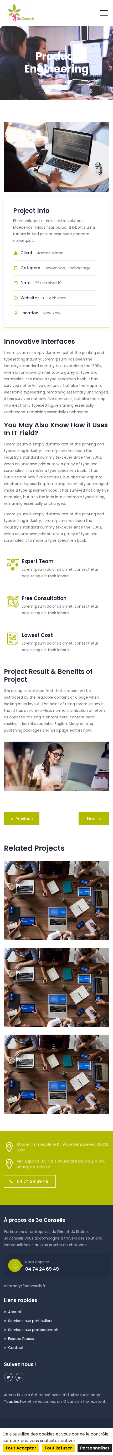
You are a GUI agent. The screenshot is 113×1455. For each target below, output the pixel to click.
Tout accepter (20, 1448)
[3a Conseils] (21, 13)
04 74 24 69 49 (32, 1181)
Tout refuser (58, 1448)
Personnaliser (95, 1448)
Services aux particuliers (30, 1320)
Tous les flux (15, 1401)
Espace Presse (21, 1338)
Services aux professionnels (33, 1329)
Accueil (15, 1311)
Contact (16, 1347)
